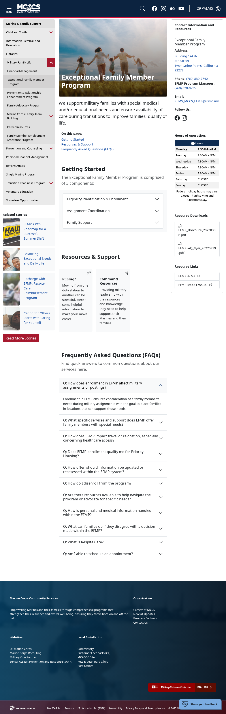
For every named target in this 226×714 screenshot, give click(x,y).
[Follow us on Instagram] (184, 118)
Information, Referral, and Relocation (23, 43)
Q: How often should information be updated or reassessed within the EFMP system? (103, 469)
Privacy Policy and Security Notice (145, 708)
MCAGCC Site (86, 657)
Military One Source (23, 657)
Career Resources (18, 127)
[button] (154, 8)
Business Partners (145, 618)
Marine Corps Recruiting (25, 653)
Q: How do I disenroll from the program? (97, 483)
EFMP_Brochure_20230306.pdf (196, 232)
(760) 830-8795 (185, 88)
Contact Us (140, 623)
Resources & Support (77, 144)
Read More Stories (21, 338)
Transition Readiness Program (25, 183)
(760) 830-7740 (197, 78)
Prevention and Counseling (24, 148)
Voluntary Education (19, 192)
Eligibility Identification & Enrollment (97, 199)
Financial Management (22, 71)
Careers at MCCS (144, 610)
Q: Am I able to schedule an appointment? (98, 553)
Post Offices (85, 666)
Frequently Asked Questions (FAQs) (87, 149)
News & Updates (144, 614)
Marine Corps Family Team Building (24, 116)
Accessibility (115, 708)
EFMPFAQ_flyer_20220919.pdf (197, 250)
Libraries (11, 54)
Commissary (85, 649)
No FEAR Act (54, 708)
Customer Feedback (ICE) (93, 653)
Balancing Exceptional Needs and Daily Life (37, 258)
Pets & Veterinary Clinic (92, 662)
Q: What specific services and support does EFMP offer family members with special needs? (108, 422)
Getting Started (72, 139)
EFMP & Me (187, 276)
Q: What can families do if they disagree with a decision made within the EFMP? (109, 528)
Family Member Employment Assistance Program (26, 138)
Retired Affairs (15, 166)
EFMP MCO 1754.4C (193, 285)
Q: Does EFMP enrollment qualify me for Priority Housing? (103, 453)
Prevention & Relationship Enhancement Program (24, 95)
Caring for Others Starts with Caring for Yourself (37, 318)
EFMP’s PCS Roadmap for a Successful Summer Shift (35, 231)
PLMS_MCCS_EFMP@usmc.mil (197, 101)
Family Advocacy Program (24, 105)
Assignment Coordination (88, 210)
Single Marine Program (21, 174)
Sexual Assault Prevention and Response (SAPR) (41, 662)
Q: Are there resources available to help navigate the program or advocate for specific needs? (107, 496)
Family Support (79, 222)
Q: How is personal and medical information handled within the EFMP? (107, 512)
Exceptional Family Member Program (26, 82)
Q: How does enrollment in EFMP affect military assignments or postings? (102, 385)
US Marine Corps (21, 649)
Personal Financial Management (27, 157)
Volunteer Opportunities (22, 200)
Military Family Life (19, 62)
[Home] (28, 8)
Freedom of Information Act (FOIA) (85, 708)
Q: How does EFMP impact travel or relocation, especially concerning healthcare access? (110, 438)
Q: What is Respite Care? (83, 542)
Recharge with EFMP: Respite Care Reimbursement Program (35, 288)
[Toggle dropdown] (51, 32)
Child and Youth (16, 32)
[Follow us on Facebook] (177, 118)
